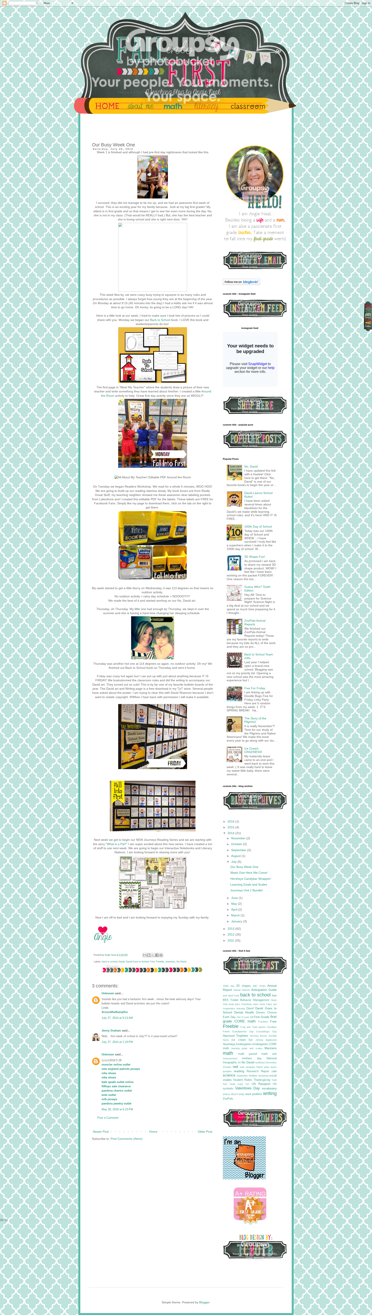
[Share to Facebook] (157, 955)
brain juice (234, 1004)
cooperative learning (234, 1008)
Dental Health (244, 1012)
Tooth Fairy (236, 1084)
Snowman (263, 1075)
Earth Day (229, 1017)
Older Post (205, 1131)
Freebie (160, 961)
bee (274, 995)
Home (153, 1131)
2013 (231, 928)
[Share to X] (153, 955)
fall (251, 1017)
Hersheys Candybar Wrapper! (250, 878)
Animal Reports (242, 990)
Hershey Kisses (258, 1036)
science (229, 1075)
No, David (251, 466)
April (234, 909)
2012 (231, 934)
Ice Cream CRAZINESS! (253, 750)
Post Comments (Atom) (127, 1138)
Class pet (271, 1004)
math (228, 1053)
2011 (231, 940)
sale (274, 1071)
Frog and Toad (248, 1027)
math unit (269, 1053)
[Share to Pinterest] (161, 955)
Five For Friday (254, 688)
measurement (230, 1058)
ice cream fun (242, 1039)
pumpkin (227, 1071)
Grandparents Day (243, 1031)
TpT (247, 1084)
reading (239, 1071)
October (237, 844)
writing (270, 1093)
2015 (231, 827)
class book (259, 1004)
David (121, 961)
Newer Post (101, 1131)
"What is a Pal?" (116, 844)
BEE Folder (230, 1000)
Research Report (258, 1071)
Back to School (160, 320)
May (234, 903)
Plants (259, 1067)
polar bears (270, 1067)
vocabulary (269, 1088)
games (262, 1027)
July (234, 861)
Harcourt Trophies (235, 1035)
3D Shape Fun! (254, 556)
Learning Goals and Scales (248, 884)
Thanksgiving (262, 1079)
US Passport (261, 1084)
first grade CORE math (250, 1019)
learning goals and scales (246, 1048)
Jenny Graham (111, 1030)
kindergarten (243, 1044)
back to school (109, 961)
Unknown (108, 993)
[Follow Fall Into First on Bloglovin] (241, 284)
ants (225, 995)
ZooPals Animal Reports (254, 622)
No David (181, 961)
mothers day (252, 1058)
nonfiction (260, 1062)
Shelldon (253, 1075)
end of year (243, 1017)
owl (235, 1067)
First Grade (261, 1017)
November (238, 838)
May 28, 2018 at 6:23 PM (117, 1109)
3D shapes (243, 985)
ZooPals (228, 1098)
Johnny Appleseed (266, 1040)
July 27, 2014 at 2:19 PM (117, 1042)
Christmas (246, 1004)
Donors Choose (266, 1012)
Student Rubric (242, 1079)
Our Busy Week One (244, 867)
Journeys (170, 961)
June (235, 898)
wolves (226, 1094)
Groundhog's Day (266, 1031)
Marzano (271, 1048)
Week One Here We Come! (249, 872)
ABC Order (259, 986)
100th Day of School (258, 526)
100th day (228, 986)
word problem (253, 1094)
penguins (250, 1067)
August (236, 856)
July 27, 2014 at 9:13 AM (117, 1017)
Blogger (204, 1302)
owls (242, 1067)
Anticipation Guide (264, 989)
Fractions (263, 1021)
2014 (231, 833)
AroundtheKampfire (115, 1012)
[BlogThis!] (149, 955)
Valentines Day (247, 1088)
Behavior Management (254, 1000)
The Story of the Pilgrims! (255, 720)
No (239, 1062)
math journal (247, 1053)
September (239, 850)
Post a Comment (107, 1117)
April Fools (233, 995)
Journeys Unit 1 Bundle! (246, 890)
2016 (231, 821)
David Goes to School (137, 961)
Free (152, 961)
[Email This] (145, 955)
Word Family (237, 1094)
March (236, 915)
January (237, 921)
